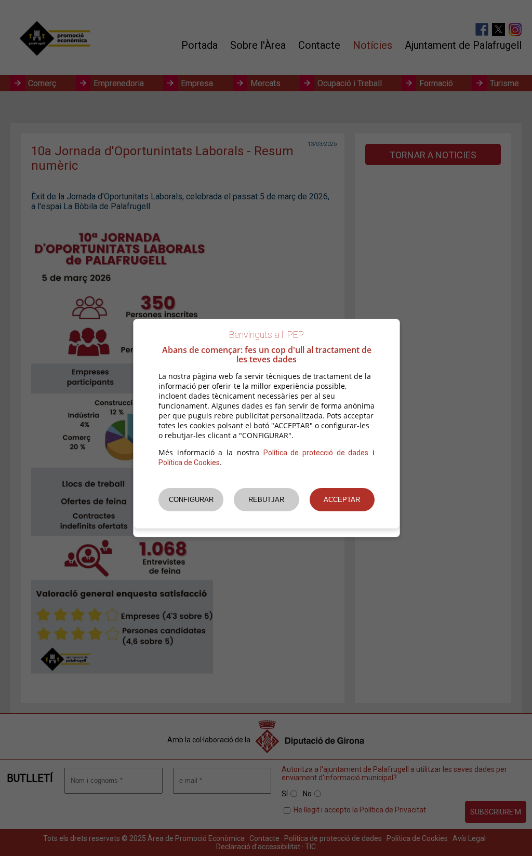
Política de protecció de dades (316, 453)
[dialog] (266, 428)
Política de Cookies (189, 462)
